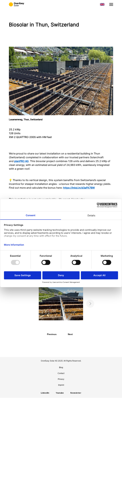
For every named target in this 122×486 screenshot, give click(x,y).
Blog (61, 367)
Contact (61, 373)
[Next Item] (90, 304)
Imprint (61, 385)
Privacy (61, 379)
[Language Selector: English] (102, 4)
